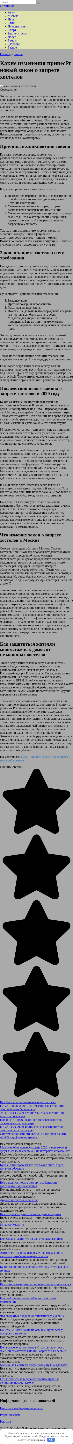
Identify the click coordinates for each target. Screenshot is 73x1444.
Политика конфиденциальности (21, 1408)
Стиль (12, 23)
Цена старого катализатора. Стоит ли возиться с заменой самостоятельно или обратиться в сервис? (33, 1349)
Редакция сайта (10, 1415)
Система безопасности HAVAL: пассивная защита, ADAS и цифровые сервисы (33, 1135)
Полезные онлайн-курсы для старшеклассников (31, 1238)
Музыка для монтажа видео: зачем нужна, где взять (34, 1365)
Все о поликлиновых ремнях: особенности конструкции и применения (28, 1184)
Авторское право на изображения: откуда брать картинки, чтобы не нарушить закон (31, 1254)
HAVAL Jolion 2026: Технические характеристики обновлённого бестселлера (33, 1107)
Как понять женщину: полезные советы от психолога (35, 1284)
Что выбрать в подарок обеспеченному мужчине (32, 1315)
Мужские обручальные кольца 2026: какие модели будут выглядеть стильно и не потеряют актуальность (35, 1149)
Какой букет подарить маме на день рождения (30, 1214)
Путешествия (17, 26)
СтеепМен (7, 5)
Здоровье (14, 44)
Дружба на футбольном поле (19, 1200)
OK (51, 1439)
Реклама (5, 1421)
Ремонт (13, 40)
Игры (11, 19)
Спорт (12, 30)
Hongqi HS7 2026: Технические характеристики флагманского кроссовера (31, 1121)
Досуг (12, 37)
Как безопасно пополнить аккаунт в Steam (28, 1102)
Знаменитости (17, 33)
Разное (12, 47)
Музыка (13, 16)
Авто (11, 12)
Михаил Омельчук (12, 1224)
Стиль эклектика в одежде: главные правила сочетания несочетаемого (29, 1380)
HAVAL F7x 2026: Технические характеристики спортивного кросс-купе (32, 1128)
